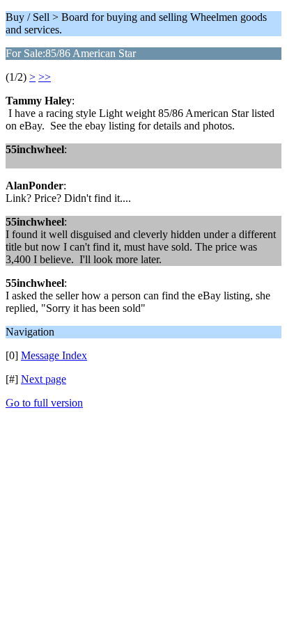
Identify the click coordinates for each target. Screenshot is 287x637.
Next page (43, 379)
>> (44, 77)
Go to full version (44, 403)
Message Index (54, 355)
